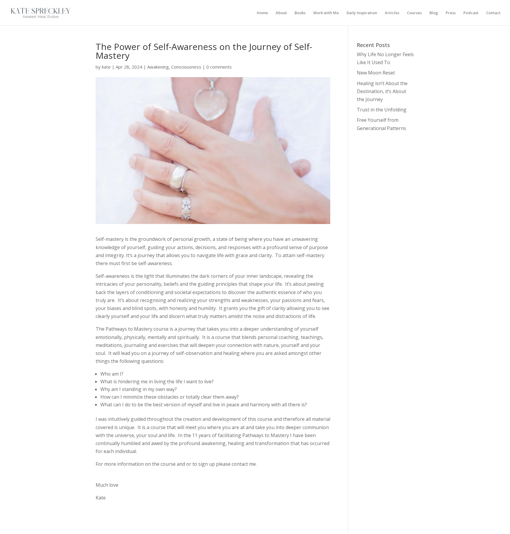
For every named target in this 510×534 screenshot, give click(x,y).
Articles (392, 13)
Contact (493, 13)
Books (300, 13)
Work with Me (326, 13)
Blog (433, 13)
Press (451, 13)
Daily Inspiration (361, 13)
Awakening (158, 67)
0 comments (219, 67)
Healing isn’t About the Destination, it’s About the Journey (382, 91)
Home (262, 13)
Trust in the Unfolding (381, 109)
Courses (414, 13)
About (281, 13)
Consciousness (186, 67)
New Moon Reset (376, 72)
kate (106, 67)
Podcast (470, 13)
